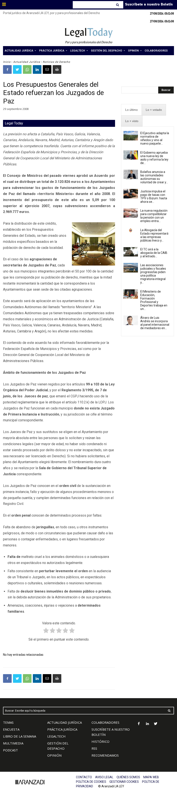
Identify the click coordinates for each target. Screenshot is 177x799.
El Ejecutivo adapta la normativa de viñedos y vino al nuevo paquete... (154, 138)
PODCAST (10, 750)
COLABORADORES (105, 722)
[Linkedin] (37, 69)
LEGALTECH (56, 736)
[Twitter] (17, 69)
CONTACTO (84, 777)
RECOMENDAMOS (105, 755)
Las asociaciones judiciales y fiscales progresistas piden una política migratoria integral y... (153, 273)
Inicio (7, 61)
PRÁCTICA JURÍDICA (62, 729)
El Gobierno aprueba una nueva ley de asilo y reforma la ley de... (154, 158)
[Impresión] (57, 69)
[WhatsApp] (27, 69)
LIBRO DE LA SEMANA (19, 736)
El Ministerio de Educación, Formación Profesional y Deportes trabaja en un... (153, 300)
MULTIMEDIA (13, 743)
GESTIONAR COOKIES (124, 781)
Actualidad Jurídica (26, 61)
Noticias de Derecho (56, 61)
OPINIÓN (54, 755)
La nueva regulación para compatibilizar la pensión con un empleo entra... (154, 216)
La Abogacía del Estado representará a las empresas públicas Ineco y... (154, 235)
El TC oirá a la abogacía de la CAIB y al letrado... (153, 253)
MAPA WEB (151, 777)
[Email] (47, 69)
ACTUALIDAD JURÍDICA (64, 722)
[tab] (131, 110)
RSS (94, 748)
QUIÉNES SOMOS (128, 777)
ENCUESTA (11, 729)
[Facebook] (7, 69)
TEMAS (8, 722)
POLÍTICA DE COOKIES (91, 781)
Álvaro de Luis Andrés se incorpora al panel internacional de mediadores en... (154, 323)
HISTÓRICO (100, 741)
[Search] (118, 4)
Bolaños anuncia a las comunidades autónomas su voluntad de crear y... (154, 177)
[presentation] (131, 110)
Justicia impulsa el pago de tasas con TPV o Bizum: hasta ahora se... (153, 196)
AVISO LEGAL (104, 777)
